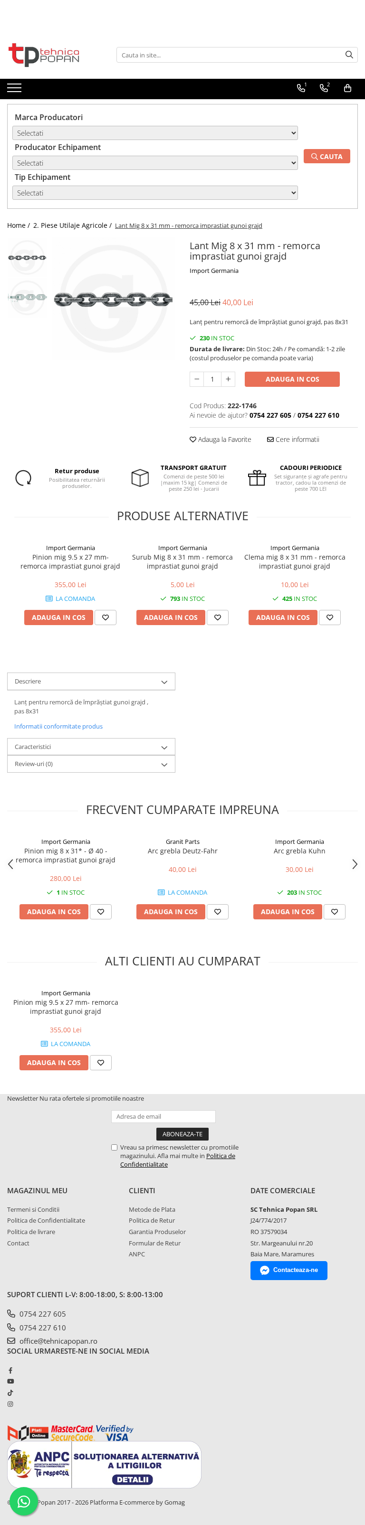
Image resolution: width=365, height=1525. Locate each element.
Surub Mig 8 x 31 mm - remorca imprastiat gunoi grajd (182, 561)
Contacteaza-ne (295, 1269)
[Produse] (15, 91)
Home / (19, 225)
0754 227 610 (42, 1327)
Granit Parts (183, 841)
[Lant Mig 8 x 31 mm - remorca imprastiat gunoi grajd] (113, 298)
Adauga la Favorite (223, 439)
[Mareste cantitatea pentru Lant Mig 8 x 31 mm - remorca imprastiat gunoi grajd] (228, 379)
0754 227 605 (42, 1314)
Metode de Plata (152, 1209)
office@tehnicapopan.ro (57, 1341)
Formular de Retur (155, 1243)
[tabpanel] (113, 298)
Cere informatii (296, 439)
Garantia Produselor (157, 1231)
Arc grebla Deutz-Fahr (183, 850)
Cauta (330, 156)
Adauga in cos (292, 379)
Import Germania (214, 270)
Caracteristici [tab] (33, 746)
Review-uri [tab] (34, 763)
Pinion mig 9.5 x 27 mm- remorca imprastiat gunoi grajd (70, 561)
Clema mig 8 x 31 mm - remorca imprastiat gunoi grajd (295, 561)
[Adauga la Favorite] (105, 617)
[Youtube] (10, 1381)
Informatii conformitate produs (58, 726)
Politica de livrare (31, 1231)
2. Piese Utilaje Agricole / (73, 225)
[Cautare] (349, 55)
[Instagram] (10, 1404)
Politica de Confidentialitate (46, 1220)
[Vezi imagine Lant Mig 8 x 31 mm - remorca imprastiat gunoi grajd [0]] (27, 257)
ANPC (137, 1254)
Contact (18, 1243)
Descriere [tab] (28, 681)
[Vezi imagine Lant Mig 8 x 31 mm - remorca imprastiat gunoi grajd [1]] (27, 298)
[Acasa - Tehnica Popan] (54, 55)
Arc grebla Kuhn (300, 850)
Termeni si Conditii (33, 1209)
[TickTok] (10, 1392)
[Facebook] (10, 1370)
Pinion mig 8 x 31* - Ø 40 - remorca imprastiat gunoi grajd (65, 855)
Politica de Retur (152, 1220)
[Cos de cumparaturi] (347, 88)
